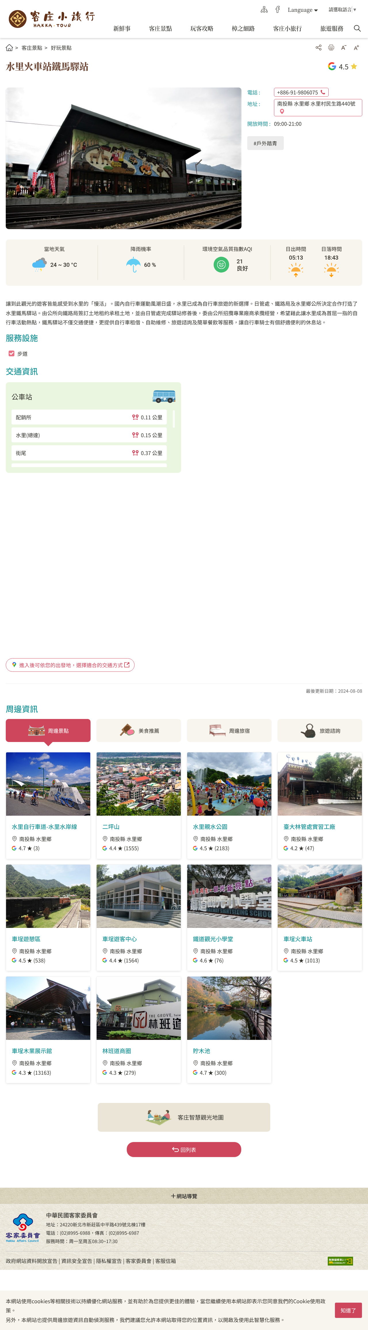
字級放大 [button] (356, 47)
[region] (93, 438)
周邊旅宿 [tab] (239, 730)
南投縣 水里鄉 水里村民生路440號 (316, 103)
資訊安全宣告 (76, 1260)
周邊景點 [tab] (58, 730)
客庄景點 (32, 47)
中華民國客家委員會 (23, 1227)
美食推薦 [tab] (149, 730)
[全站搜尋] (357, 28)
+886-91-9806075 (297, 92)
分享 (318, 47)
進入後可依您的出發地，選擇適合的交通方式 (71, 665)
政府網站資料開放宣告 (31, 1260)
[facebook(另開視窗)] (278, 9)
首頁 (9, 47)
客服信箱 (165, 1260)
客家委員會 (139, 1260)
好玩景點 (61, 47)
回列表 (188, 1149)
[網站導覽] (264, 9)
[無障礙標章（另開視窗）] (345, 1261)
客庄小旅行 (52, 19)
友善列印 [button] (331, 47)
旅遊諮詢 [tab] (330, 730)
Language (300, 9)
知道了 (348, 1310)
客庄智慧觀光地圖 (201, 1117)
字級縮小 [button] (344, 47)
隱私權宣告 (109, 1260)
